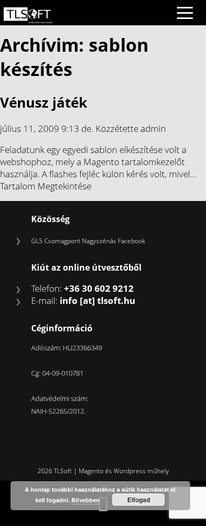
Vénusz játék (43, 102)
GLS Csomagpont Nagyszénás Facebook (88, 240)
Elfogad (138, 499)
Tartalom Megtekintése (45, 186)
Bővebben (85, 500)
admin (153, 128)
